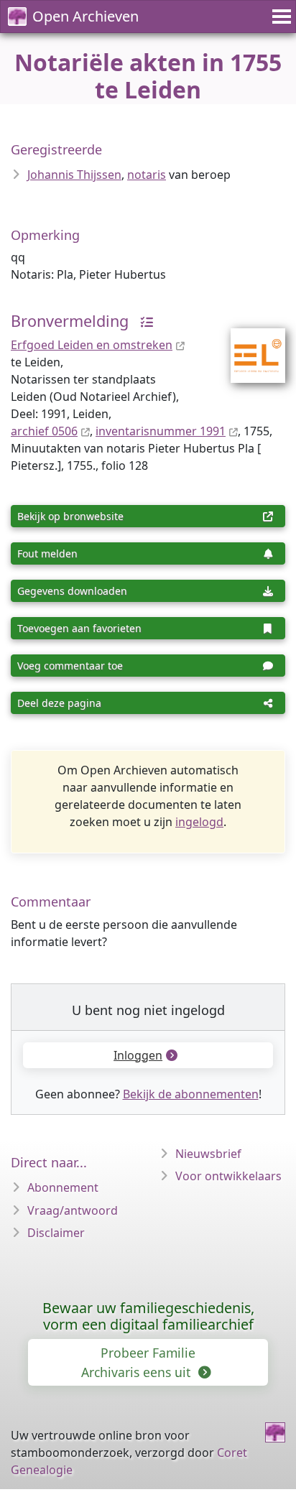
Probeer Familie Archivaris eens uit (138, 1362)
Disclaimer (56, 1233)
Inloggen (138, 1055)
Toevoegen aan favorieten (79, 628)
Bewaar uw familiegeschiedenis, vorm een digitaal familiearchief (148, 1316)
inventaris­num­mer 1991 (161, 431)
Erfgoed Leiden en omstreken (91, 345)
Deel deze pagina (59, 703)
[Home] (275, 1432)
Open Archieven (85, 16)
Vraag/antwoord (72, 1210)
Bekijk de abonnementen (191, 1094)
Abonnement (62, 1187)
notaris (146, 174)
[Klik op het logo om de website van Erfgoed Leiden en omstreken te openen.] (249, 346)
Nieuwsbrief (208, 1154)
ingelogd (199, 822)
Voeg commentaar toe (70, 665)
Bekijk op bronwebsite (70, 516)
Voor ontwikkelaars (228, 1176)
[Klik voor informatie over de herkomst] (143, 320)
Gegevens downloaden (72, 591)
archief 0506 (44, 431)
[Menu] (279, 16)
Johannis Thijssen (74, 174)
